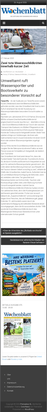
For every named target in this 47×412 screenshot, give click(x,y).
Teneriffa (29, 51)
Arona (5, 74)
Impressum (11, 383)
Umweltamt (31, 74)
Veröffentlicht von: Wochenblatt (13, 72)
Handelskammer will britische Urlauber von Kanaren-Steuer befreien (27, 241)
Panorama (19, 51)
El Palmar (11, 74)
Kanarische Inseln (7, 51)
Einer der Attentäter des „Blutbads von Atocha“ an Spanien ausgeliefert (22, 232)
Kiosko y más (16, 359)
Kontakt (10, 391)
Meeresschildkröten (21, 74)
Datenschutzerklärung (15, 387)
